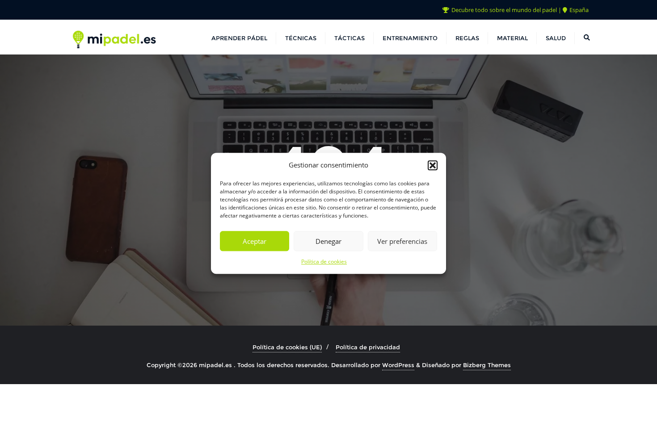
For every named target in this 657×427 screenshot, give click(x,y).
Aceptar (254, 241)
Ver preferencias (402, 241)
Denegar (328, 241)
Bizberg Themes (487, 364)
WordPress (398, 364)
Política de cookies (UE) (287, 347)
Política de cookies (324, 262)
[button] (432, 165)
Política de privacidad (368, 347)
